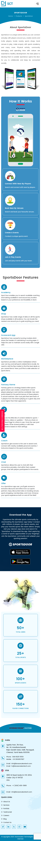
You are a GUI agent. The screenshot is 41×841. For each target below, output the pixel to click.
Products (19, 16)
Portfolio (6, 808)
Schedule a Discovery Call (2, 420)
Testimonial (7, 812)
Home (10, 16)
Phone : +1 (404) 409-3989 (16, 785)
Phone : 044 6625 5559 (14, 757)
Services (6, 805)
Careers (6, 815)
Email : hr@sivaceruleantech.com (18, 766)
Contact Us (7, 822)
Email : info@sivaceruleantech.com (19, 763)
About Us (6, 801)
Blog (5, 819)
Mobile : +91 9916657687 (15, 759)
